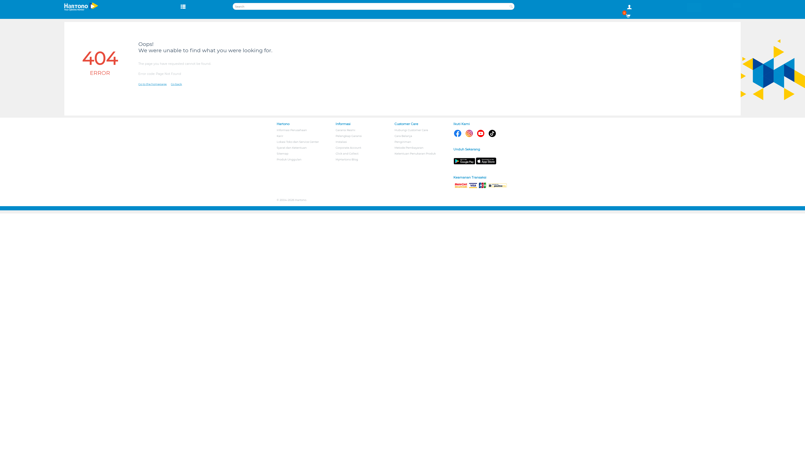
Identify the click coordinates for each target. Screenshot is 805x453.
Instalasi (341, 141)
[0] (630, 15)
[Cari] (511, 6)
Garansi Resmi (345, 130)
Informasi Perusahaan (292, 130)
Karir (280, 136)
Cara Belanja (403, 136)
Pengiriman (403, 141)
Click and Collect (347, 153)
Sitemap (282, 153)
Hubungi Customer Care (411, 130)
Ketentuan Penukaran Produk (415, 153)
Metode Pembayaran (409, 147)
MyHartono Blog (347, 159)
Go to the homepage (152, 84)
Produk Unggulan (289, 159)
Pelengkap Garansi (349, 136)
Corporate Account (348, 147)
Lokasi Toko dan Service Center (298, 141)
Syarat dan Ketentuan (292, 147)
